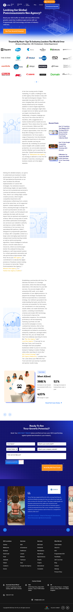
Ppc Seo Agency (30, 339)
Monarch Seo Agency (9, 268)
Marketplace (40, 550)
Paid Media (57, 556)
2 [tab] (36, 81)
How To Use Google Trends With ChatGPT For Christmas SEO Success (64, 146)
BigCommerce (41, 556)
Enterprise (40, 547)
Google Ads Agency (25, 565)
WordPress (40, 553)
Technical (22, 559)
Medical (22, 556)
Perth (4, 556)
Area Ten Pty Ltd (16, 607)
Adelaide (5, 559)
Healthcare (23, 550)
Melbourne (6, 547)
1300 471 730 (50, 1)
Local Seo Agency (27, 341)
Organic (39, 562)
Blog (35, 4)
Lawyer (22, 553)
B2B (21, 544)
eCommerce (23, 547)
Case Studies (58, 544)
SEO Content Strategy (29, 354)
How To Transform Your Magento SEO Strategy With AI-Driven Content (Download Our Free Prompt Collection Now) (64, 132)
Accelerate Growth (52, 6)
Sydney (5, 544)
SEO (55, 550)
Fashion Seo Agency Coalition (12, 270)
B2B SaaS (40, 544)
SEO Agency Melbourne (29, 356)
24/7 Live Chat (58, 559)
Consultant (40, 569)
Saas (21, 562)
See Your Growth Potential (14, 31)
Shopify (39, 559)
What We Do (19, 5)
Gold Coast (6, 553)
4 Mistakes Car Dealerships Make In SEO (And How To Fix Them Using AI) (64, 158)
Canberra (5, 565)
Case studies (28, 5)
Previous (5, 530)
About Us (12, 5)
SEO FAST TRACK (24, 433)
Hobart (5, 562)
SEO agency (17, 257)
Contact (41, 4)
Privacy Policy (58, 572)
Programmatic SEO (59, 553)
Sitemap (56, 569)
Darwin (5, 569)
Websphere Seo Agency (37, 154)
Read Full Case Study (52, 403)
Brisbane (5, 550)
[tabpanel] (18, 63)
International (40, 565)
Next (68, 530)
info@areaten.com (39, 599)
